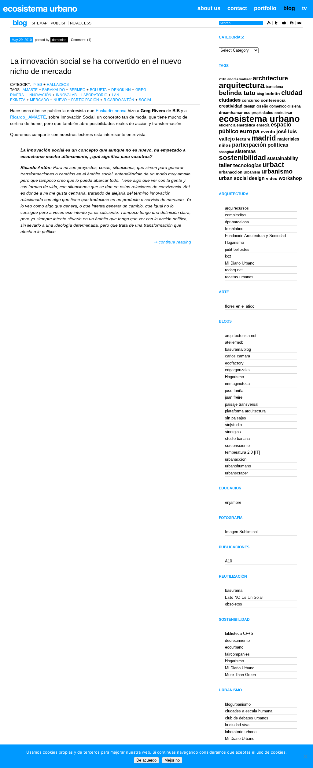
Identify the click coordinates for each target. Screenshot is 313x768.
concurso (251, 100)
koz (228, 256)
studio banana (237, 438)
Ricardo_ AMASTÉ (28, 117)
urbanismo (277, 171)
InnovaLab (66, 95)
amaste (30, 90)
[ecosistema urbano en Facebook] (291, 24)
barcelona (274, 87)
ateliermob (234, 342)
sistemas (245, 151)
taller (225, 165)
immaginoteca (237, 383)
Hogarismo (234, 242)
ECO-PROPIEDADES (258, 113)
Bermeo (77, 90)
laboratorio (94, 95)
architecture (270, 78)
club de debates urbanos (246, 718)
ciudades (230, 100)
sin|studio (233, 424)
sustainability (282, 158)
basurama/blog (238, 349)
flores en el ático (239, 306)
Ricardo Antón (119, 100)
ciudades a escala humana (248, 711)
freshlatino (234, 228)
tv (304, 8)
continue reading (175, 242)
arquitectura (241, 85)
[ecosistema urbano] (40, 9)
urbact (273, 165)
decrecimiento (237, 640)
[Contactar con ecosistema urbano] (299, 24)
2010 (222, 79)
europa (250, 131)
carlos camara (237, 356)
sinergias (233, 432)
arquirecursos (237, 208)
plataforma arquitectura (245, 411)
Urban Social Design (242, 178)
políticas (277, 145)
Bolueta (98, 90)
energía (263, 125)
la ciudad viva (237, 724)
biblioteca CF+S (239, 633)
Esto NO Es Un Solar (244, 597)
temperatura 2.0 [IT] (242, 452)
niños (225, 145)
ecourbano (234, 647)
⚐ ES (37, 84)
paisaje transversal (241, 404)
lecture (243, 139)
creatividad (230, 106)
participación (85, 100)
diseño (262, 106)
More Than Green (240, 674)
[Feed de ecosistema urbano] (269, 24)
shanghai (226, 152)
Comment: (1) (81, 40)
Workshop (290, 178)
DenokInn (121, 90)
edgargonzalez (238, 370)
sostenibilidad (242, 158)
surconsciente (237, 445)
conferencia (273, 100)
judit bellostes (237, 249)
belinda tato (237, 92)
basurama (233, 590)
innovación (39, 95)
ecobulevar (283, 113)
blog (289, 8)
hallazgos (58, 84)
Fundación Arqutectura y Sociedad (255, 235)
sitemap (39, 23)
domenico (59, 40)
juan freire (233, 397)
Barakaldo (53, 90)
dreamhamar (231, 112)
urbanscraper (236, 473)
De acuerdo (146, 760)
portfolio (265, 8)
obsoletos (233, 604)
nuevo (60, 100)
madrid (264, 138)
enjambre (233, 502)
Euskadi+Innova (111, 110)
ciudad (291, 93)
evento (268, 131)
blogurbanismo (238, 704)
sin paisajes (235, 418)
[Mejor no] (305, 756)
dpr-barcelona (237, 222)
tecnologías (247, 165)
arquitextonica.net (240, 335)
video (272, 178)
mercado (39, 100)
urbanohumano (238, 466)
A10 (228, 561)
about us (208, 8)
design (249, 106)
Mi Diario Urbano (239, 263)
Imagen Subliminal (241, 531)
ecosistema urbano (259, 119)
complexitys (235, 215)
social (145, 100)
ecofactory (234, 363)
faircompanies (237, 654)
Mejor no (172, 760)
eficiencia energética (237, 125)
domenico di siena (285, 106)
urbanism (252, 172)
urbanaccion (230, 172)
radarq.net (234, 270)
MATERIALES (288, 139)
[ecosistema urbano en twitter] (276, 24)
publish (59, 23)
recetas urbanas (239, 277)
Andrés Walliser (239, 79)
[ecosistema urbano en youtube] (284, 24)
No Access (80, 23)
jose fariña (234, 390)
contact (237, 8)
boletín (272, 93)
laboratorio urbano (240, 732)
